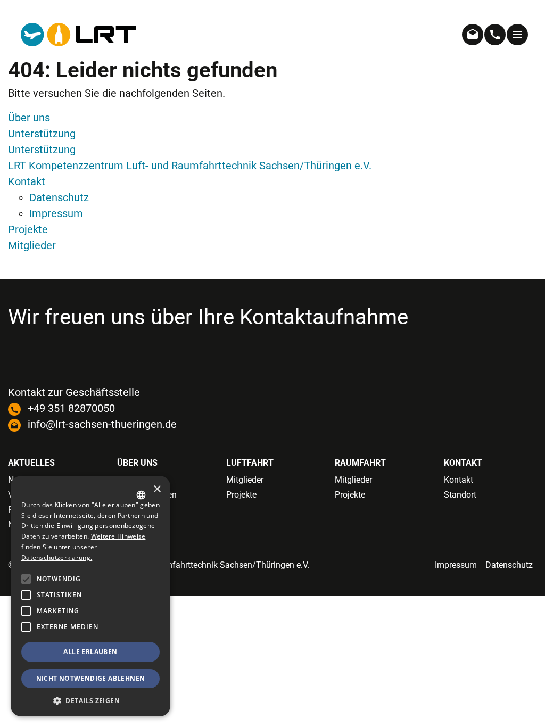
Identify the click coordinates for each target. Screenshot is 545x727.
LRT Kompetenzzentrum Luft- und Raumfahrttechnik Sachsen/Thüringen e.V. (189, 165)
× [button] (157, 489)
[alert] (90, 596)
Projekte (28, 229)
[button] (26, 627)
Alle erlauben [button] (90, 651)
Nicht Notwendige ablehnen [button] (90, 678)
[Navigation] (517, 34)
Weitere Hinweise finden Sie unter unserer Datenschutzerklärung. (83, 547)
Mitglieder (32, 245)
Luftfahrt (250, 463)
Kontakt (26, 181)
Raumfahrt (360, 463)
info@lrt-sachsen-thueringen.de (102, 424)
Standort (460, 495)
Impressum (56, 213)
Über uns (29, 117)
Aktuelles (31, 463)
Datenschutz (59, 197)
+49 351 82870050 (71, 408)
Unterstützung (42, 133)
